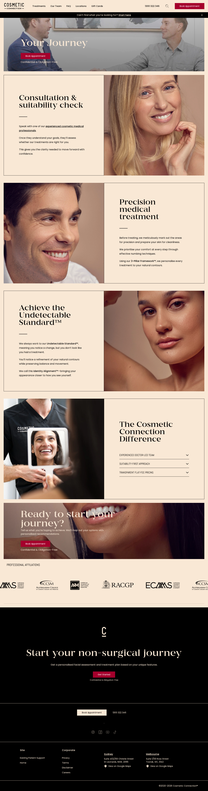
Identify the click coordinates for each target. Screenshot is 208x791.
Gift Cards (97, 6)
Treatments (39, 6)
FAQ (68, 6)
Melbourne (152, 754)
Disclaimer (67, 767)
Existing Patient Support (32, 757)
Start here (124, 15)
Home (23, 762)
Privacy (66, 757)
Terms (65, 762)
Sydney (108, 754)
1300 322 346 (152, 6)
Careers (66, 772)
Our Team (56, 6)
